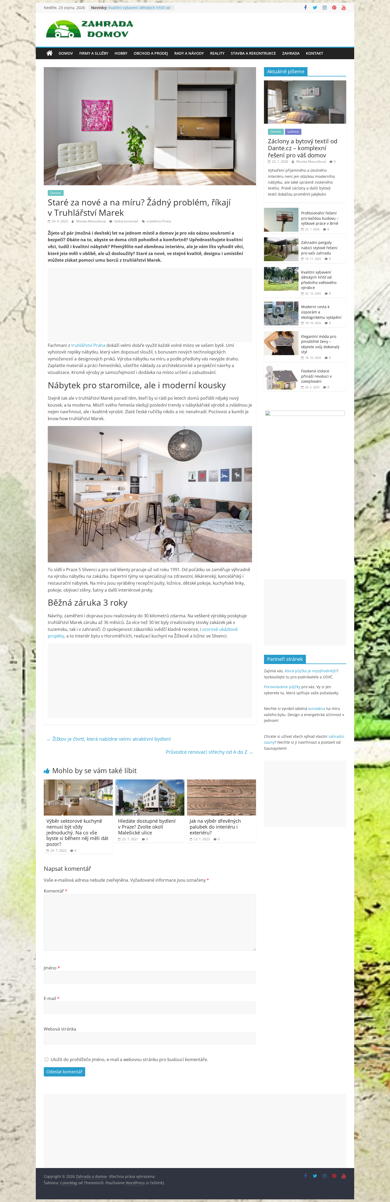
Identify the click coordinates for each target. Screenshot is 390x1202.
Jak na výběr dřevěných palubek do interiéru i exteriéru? (215, 826)
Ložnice (293, 131)
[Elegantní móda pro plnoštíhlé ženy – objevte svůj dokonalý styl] (281, 334)
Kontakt (314, 53)
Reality (217, 53)
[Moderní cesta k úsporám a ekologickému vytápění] (281, 304)
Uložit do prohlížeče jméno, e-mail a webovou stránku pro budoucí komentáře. (129, 1059)
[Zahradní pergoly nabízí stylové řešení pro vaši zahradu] (281, 240)
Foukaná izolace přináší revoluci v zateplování (316, 376)
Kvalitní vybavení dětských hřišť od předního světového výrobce (318, 280)
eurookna (316, 708)
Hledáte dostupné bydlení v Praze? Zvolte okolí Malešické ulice (147, 826)
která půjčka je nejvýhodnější (311, 670)
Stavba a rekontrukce (253, 53)
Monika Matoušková (91, 221)
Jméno (52, 968)
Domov (66, 53)
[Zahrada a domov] (49, 53)
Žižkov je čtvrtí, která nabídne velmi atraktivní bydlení (108, 739)
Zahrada (291, 53)
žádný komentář (126, 221)
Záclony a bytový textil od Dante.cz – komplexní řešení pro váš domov (302, 148)
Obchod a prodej (151, 53)
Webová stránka (60, 1029)
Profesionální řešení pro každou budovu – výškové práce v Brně (320, 218)
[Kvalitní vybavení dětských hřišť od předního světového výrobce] (281, 269)
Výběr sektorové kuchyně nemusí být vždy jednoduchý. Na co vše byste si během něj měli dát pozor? (77, 832)
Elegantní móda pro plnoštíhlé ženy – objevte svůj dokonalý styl (320, 344)
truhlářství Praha (158, 221)
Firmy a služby (93, 53)
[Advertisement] (150, 305)
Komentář (55, 891)
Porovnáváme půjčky (282, 686)
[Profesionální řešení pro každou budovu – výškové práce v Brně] (281, 210)
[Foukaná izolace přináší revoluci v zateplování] (281, 368)
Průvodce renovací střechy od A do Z (209, 752)
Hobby (121, 53)
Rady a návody (189, 53)
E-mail (51, 998)
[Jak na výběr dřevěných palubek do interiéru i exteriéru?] (221, 783)
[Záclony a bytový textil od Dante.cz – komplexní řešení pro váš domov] (305, 83)
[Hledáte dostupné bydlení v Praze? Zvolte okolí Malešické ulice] (149, 783)
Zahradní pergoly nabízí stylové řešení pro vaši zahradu (136, 5)
